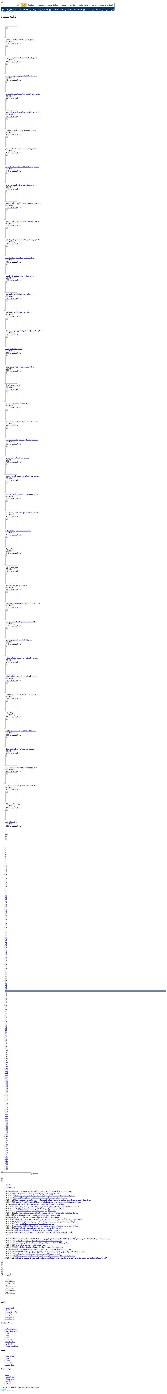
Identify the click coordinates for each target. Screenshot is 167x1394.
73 (6, 995)
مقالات (72, 5)
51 (6, 950)
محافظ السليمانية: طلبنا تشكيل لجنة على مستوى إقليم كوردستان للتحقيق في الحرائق (46, 1213)
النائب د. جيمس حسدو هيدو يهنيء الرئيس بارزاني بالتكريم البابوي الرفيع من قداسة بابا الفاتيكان (50, 1251)
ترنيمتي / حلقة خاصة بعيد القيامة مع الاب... (21, 130)
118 (6, 1087)
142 (6, 1136)
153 (6, 1159)
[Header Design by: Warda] (2, 2)
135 (6, 1122)
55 (6, 958)
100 (6, 1050)
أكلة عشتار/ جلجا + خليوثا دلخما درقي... (20, 367)
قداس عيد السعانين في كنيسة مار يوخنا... (20, 622)
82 (6, 1013)
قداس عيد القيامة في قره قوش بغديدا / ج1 (21, 58)
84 (6, 1017)
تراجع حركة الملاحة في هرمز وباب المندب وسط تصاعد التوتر (37, 1230)
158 (6, 1169)
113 (6, 1077)
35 (6, 917)
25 (6, 897)
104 (6, 1058)
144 (6, 1140)
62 (6, 972)
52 (6, 952)
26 (6, 899)
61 (6, 970)
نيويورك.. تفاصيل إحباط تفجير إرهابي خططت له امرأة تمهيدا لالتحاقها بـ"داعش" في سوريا (47, 1202)
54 (6, 956)
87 (6, 1024)
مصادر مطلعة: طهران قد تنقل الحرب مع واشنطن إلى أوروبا (36, 1217)
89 (6, 1028)
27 (6, 901)
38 (6, 923)
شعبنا (64, 5)
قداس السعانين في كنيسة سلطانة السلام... (21, 658)
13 (6, 872)
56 (6, 960)
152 (6, 1157)
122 (6, 1095)
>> (6, 840)
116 (6, 1083)
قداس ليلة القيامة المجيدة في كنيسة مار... (21, 149)
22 (6, 891)
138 (6, 1128)
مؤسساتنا (9, 1363)
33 (6, 913)
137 (6, 1126)
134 (6, 1120)
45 (6, 938)
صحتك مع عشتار (11, 1346)
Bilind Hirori (9, 1389)
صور (7, 1335)
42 (6, 931)
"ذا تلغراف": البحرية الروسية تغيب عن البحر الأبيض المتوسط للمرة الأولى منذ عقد (44, 1196)
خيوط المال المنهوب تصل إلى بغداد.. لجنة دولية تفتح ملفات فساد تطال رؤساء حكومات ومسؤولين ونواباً (52, 1200)
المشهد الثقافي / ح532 (13, 349)
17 (6, 880)
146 (6, 1144)
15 (6, 876)
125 (6, 1101)
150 (6, 1152)
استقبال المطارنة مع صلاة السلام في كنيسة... (22, 512)
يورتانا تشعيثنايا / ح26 (13, 804)
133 (6, 1118)
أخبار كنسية (9, 1319)
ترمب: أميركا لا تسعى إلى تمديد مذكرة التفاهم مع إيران (34, 1224)
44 (6, 936)
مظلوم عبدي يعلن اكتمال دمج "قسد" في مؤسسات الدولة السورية (39, 1204)
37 (6, 921)
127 (6, 1105)
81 (6, 1011)
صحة (7, 1375)
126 (6, 1103)
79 (6, 1007)
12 (6, 870)
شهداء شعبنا (10, 1356)
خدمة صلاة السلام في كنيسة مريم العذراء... (21, 421)
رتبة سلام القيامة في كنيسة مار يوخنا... (20, 185)
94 (6, 1038)
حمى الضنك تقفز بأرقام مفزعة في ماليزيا (29, 1245)
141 (6, 1134)
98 (6, 1046)
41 (6, 929)
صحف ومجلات (10, 1329)
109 (6, 1069)
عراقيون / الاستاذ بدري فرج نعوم (17, 403)
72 (6, 993)
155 (6, 1163)
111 (6, 1073)
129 (6, 1110)
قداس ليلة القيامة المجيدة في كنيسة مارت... (22, 167)
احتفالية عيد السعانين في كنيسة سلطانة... (21, 785)
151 (6, 1155)
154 (6, 1161)
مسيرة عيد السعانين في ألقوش (17, 458)
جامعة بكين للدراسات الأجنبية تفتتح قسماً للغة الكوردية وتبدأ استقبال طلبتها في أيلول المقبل (48, 1219)
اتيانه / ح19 (9, 549)
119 (6, 1089)
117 (6, 1085)
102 (6, 1054)
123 (6, 1097)
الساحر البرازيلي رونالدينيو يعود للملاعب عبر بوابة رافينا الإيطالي (26, 9)
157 (6, 1167)
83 (6, 1015)
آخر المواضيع (10, 1187)
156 (6, 1165)
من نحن (41, 5)
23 (6, 893)
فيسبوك (8, 1383)
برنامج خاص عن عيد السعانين (16, 585)
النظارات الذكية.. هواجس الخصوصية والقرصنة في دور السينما (107, 9)
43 (6, 933)
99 (6, 1048)
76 (6, 1001)
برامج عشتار (83, 5)
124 (6, 1099)
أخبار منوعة (9, 1317)
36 (6, 919)
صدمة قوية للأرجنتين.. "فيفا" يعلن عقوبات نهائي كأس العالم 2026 (38, 1247)
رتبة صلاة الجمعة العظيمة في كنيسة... (19, 258)
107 (6, 1064)
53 (6, 954)
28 (6, 903)
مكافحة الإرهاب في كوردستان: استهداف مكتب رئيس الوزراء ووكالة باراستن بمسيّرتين (46, 1226)
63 (6, 974)
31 (6, 909)
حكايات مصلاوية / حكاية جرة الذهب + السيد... (22, 494)
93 (6, 1036)
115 (6, 1081)
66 (6, 981)
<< (6, 834)
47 (6, 942)
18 (6, 882)
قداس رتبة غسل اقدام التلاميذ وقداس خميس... (22, 203)
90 (6, 1030)
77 (6, 1003)
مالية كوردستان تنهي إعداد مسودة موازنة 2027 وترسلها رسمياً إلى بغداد (40, 1198)
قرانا (7, 1358)
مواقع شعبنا (9, 1365)
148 (6, 1148)
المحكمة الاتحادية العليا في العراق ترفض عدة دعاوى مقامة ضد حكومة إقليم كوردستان (46, 1206)
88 (6, 1026)
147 (6, 1146)
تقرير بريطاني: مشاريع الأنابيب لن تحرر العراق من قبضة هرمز (37, 1215)
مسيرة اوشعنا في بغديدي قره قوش (18, 640)
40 (6, 927)
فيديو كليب (9, 1340)
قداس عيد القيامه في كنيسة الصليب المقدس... (23, 94)
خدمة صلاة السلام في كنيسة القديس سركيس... (23, 603)
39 (6, 925)
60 (6, 968)
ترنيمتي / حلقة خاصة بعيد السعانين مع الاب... (22, 694)
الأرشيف (8, 1314)
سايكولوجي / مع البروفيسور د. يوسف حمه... (21, 767)
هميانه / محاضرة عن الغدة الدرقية (18, 531)
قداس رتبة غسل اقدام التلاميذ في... (18, 294)
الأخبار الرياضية (11, 1312)
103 (6, 1056)
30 (6, 907)
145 (6, 1142)
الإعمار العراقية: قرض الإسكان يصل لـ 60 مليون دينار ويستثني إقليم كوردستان (43, 1232)
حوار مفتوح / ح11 (11, 567)
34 (6, 915)
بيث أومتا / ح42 (11, 822)
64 (6, 976)
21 (6, 888)
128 (6, 1107)
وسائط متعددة (52, 5)
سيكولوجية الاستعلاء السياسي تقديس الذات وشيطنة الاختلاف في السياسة (41, 1243)
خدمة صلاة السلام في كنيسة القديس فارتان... (22, 476)
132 (6, 1116)
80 (6, 1009)
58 (6, 964)
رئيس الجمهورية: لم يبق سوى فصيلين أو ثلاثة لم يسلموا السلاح (37, 1193)
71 (6, 991)
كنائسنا (8, 1360)
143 (6, 1138)
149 (6, 1150)
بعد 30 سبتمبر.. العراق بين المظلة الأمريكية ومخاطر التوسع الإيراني (39, 1209)
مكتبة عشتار (10, 1342)
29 (6, 905)
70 (6, 989)
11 (6, 868)
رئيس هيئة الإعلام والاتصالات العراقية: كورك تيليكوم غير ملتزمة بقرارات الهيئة (43, 1191)
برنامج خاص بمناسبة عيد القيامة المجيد (19, 39)
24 (6, 895)
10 (6, 866)
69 (6, 987)
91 (6, 1032)
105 (6, 1060)
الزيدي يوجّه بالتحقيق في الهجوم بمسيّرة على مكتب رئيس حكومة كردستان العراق (44, 1222)
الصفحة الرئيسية (106, 5)
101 (6, 1052)
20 (6, 886)
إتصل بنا (31, 5)
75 (6, 999)
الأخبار (94, 5)
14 (6, 874)
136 (6, 1124)
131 (6, 1114)
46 (6, 940)
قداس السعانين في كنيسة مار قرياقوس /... (21, 440)
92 (6, 1034)
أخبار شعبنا (9, 1308)
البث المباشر (10, 1377)
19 (6, 884)
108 (6, 1067)
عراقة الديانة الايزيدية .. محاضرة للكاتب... (20, 731)
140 (6, 1132)
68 (6, 985)
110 (6, 1071)
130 (6, 1112)
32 (6, 911)
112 (6, 1075)
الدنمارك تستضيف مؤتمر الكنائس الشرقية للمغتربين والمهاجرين (38, 1241)
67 (6, 983)
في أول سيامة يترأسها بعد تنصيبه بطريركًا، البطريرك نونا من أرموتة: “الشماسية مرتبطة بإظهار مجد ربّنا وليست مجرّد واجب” (60, 1258)
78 (6, 1005)
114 (6, 1079)
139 (6, 1130)
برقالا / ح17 (9, 713)
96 (6, 1042)
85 (6, 1019)
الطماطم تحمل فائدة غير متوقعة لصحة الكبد (67, 9)
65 (6, 979)
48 (6, 944)
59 (6, 966)
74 (6, 997)
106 (6, 1062)
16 (6, 878)
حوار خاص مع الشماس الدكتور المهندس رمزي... (23, 330)
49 (6, 946)
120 (6, 1091)
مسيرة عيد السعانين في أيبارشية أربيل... (20, 749)
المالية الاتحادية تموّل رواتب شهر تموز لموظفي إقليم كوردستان (37, 1228)
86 (6, 1022)
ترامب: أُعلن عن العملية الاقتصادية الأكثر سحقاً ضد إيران (35, 1211)
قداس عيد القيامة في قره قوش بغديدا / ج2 (21, 76)
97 (6, 1044)
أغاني (7, 1337)
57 (6, 962)
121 (6, 1093)
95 (6, 1040)
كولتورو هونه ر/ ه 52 (12, 385)
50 (6, 948)
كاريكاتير (8, 1344)
